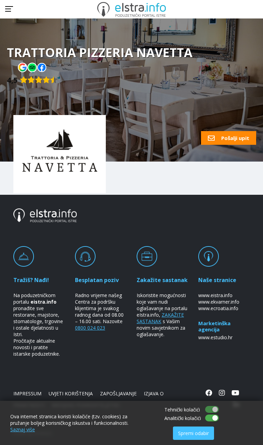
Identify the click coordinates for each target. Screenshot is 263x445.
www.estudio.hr (215, 337)
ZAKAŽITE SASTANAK (160, 318)
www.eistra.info (215, 295)
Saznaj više (22, 429)
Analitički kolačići (182, 418)
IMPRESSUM (27, 393)
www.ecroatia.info (218, 308)
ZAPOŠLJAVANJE (118, 393)
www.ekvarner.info (218, 301)
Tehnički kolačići (182, 409)
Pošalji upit (234, 138)
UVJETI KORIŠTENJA (71, 393)
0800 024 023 (90, 328)
